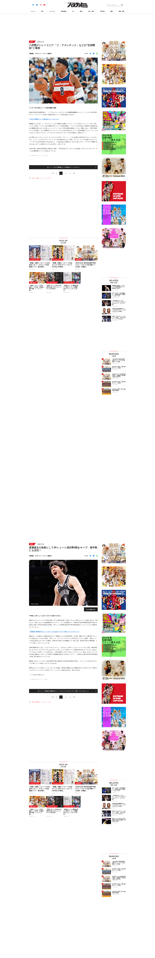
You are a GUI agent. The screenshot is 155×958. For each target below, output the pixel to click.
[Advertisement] (77, 26)
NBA (31, 41)
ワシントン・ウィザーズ (45, 178)
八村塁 (37, 178)
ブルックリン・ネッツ (46, 702)
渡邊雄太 (37, 702)
